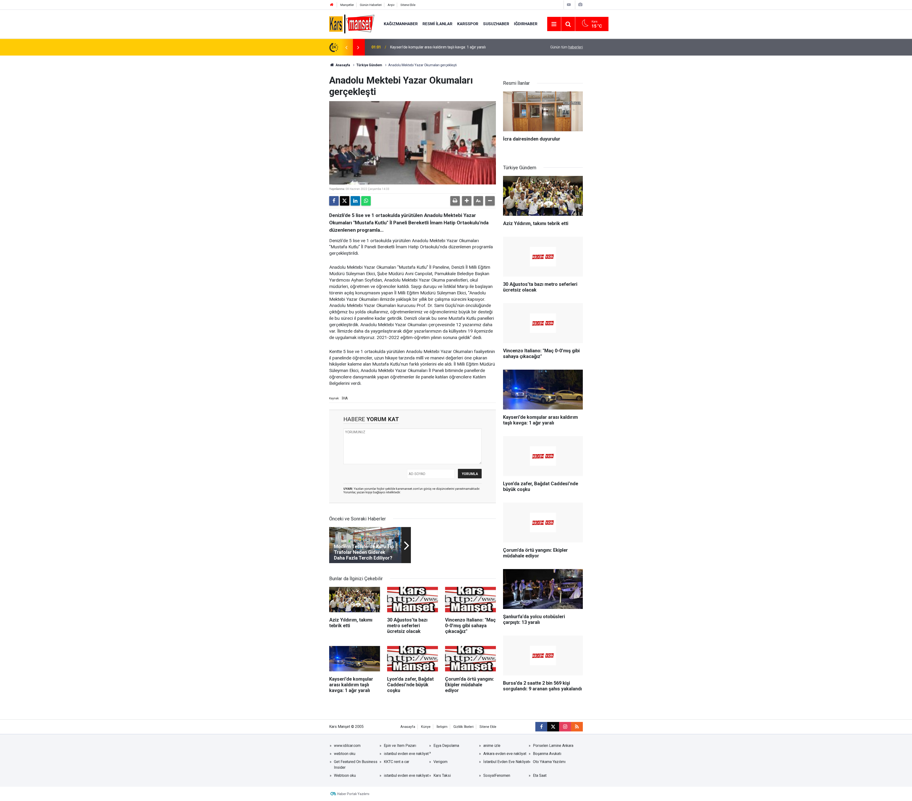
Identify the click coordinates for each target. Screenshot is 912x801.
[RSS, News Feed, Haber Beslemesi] (577, 726)
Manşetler (347, 5)
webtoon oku (344, 753)
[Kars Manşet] (351, 23)
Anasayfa (342, 65)
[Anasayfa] (331, 5)
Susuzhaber (496, 23)
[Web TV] (568, 4)
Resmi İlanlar (437, 23)
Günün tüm (566, 47)
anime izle (491, 745)
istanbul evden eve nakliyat (406, 753)
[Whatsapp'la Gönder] (366, 201)
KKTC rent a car (396, 761)
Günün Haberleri (371, 5)
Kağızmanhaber (401, 23)
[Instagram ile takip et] (565, 726)
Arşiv (391, 5)
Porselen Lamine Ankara (553, 745)
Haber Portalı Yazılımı (353, 794)
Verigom (440, 761)
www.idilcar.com (347, 745)
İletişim (442, 727)
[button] (466, 201)
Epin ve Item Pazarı (400, 745)
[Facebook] (334, 201)
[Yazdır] (455, 201)
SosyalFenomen (496, 775)
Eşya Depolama (446, 745)
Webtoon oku (345, 775)
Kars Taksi (442, 775)
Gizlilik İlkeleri (463, 727)
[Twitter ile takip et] (553, 726)
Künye (426, 727)
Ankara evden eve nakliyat (504, 753)
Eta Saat (539, 775)
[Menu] (554, 24)
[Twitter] (344, 201)
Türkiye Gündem (369, 65)
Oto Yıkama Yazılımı (549, 761)
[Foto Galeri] (580, 4)
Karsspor (467, 23)
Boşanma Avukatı (547, 753)
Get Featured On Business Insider (355, 764)
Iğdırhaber (525, 23)
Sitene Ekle (407, 5)
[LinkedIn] (355, 201)
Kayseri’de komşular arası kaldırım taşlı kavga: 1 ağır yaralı (438, 47)
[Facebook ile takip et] (541, 726)
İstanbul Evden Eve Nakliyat (506, 761)
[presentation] (346, 47)
